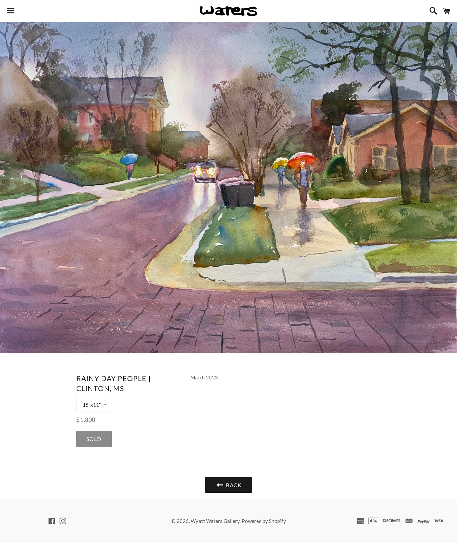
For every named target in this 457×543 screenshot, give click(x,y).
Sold (94, 439)
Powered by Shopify (264, 521)
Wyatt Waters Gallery (215, 521)
